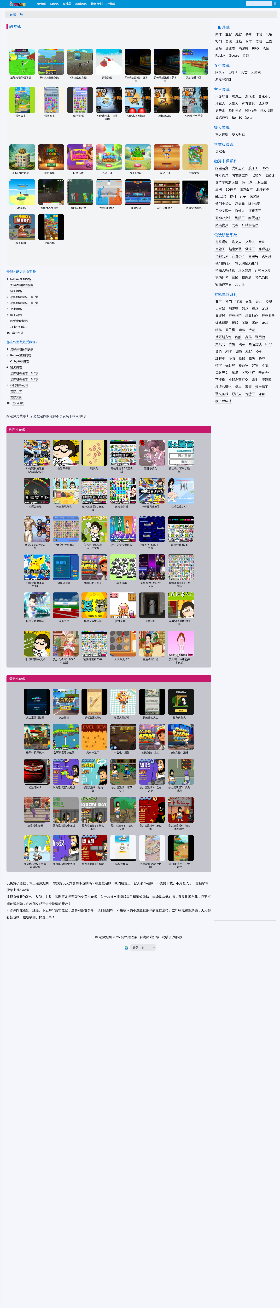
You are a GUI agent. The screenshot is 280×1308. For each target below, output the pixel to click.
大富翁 (220, 308)
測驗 (238, 351)
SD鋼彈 (230, 189)
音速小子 (264, 96)
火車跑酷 (16, 309)
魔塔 (235, 372)
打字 (218, 365)
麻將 (242, 330)
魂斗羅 (266, 256)
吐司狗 (233, 72)
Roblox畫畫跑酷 (20, 279)
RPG (255, 48)
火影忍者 (221, 96)
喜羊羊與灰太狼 (226, 182)
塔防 (232, 358)
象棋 (265, 323)
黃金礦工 (261, 387)
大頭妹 (256, 72)
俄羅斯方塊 (223, 337)
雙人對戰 (238, 134)
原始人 (237, 394)
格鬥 (218, 41)
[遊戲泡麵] (17, 4)
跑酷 (238, 337)
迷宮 (255, 365)
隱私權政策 (129, 937)
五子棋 (230, 330)
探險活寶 (221, 168)
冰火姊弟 (244, 270)
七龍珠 (256, 175)
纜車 (238, 387)
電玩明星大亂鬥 (246, 263)
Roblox (220, 55)
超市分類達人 (19, 327)
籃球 (245, 308)
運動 (238, 41)
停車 (259, 351)
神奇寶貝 (248, 103)
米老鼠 (254, 196)
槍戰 (259, 41)
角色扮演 (255, 344)
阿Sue (219, 72)
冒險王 (220, 249)
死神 (235, 225)
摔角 (232, 344)
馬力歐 (240, 284)
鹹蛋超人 (254, 218)
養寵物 (243, 365)
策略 (269, 34)
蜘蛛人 (240, 211)
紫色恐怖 (261, 277)
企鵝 (265, 365)
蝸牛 (255, 379)
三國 (269, 41)
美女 (259, 301)
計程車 (220, 358)
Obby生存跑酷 (19, 361)
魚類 (218, 48)
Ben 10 (237, 117)
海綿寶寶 (221, 117)
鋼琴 (242, 344)
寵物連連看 (223, 284)
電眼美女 (221, 372)
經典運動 (221, 323)
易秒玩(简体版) (173, 937)
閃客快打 (248, 372)
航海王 (253, 168)
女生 (248, 301)
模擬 (242, 358)
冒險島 (253, 256)
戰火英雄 (221, 394)
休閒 (259, 34)
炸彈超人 (264, 249)
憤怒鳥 (247, 277)
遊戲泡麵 (105, 937)
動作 (218, 34)
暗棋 (218, 330)
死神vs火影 (223, 218)
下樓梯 (220, 379)
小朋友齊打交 (238, 379)
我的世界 (221, 277)
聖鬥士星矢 (223, 203)
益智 (228, 34)
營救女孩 (16, 397)
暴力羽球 (18, 333)
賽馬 (248, 337)
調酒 (248, 387)
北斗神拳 (262, 189)
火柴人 (233, 103)
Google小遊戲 (239, 55)
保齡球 (230, 365)
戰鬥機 (260, 337)
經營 (238, 34)
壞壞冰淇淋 (223, 387)
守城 (238, 301)
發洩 (228, 41)
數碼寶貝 (221, 225)
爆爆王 (237, 96)
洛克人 (220, 103)
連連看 (230, 48)
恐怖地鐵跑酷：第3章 (24, 297)
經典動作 (251, 315)
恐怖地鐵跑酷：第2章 (24, 303)
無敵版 (220, 151)
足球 (265, 308)
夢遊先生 (264, 372)
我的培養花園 (19, 385)
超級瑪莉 (221, 242)
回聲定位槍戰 (19, 321)
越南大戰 (235, 249)
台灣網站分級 (149, 937)
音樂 (218, 351)
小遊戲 (11, 14)
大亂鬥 (220, 344)
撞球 (262, 358)
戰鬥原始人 (223, 263)
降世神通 (235, 110)
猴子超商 (16, 315)
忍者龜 (240, 203)
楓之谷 (263, 103)
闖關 (245, 323)
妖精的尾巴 (250, 225)
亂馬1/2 (220, 196)
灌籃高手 (254, 211)
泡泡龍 (250, 96)
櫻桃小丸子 (238, 196)
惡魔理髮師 (223, 79)
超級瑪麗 (266, 110)
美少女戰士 (223, 211)
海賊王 (240, 218)
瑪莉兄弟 (221, 256)
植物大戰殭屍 (225, 270)
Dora (248, 117)
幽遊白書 (246, 189)
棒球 (255, 308)
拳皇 (261, 242)
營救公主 (16, 391)
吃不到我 (18, 403)
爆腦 (235, 323)
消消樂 (243, 48)
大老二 (253, 330)
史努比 (220, 110)
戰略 (255, 323)
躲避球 (220, 315)
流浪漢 (266, 379)
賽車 (248, 34)
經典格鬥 (235, 315)
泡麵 (265, 48)
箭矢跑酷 (16, 291)
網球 (228, 351)
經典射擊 (268, 315)
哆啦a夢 (251, 110)
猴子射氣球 (223, 401)
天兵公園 (260, 182)
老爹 (261, 394)
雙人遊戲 (221, 134)
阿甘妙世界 (240, 175)
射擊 (248, 41)
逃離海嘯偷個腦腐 (22, 285)
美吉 (244, 72)
